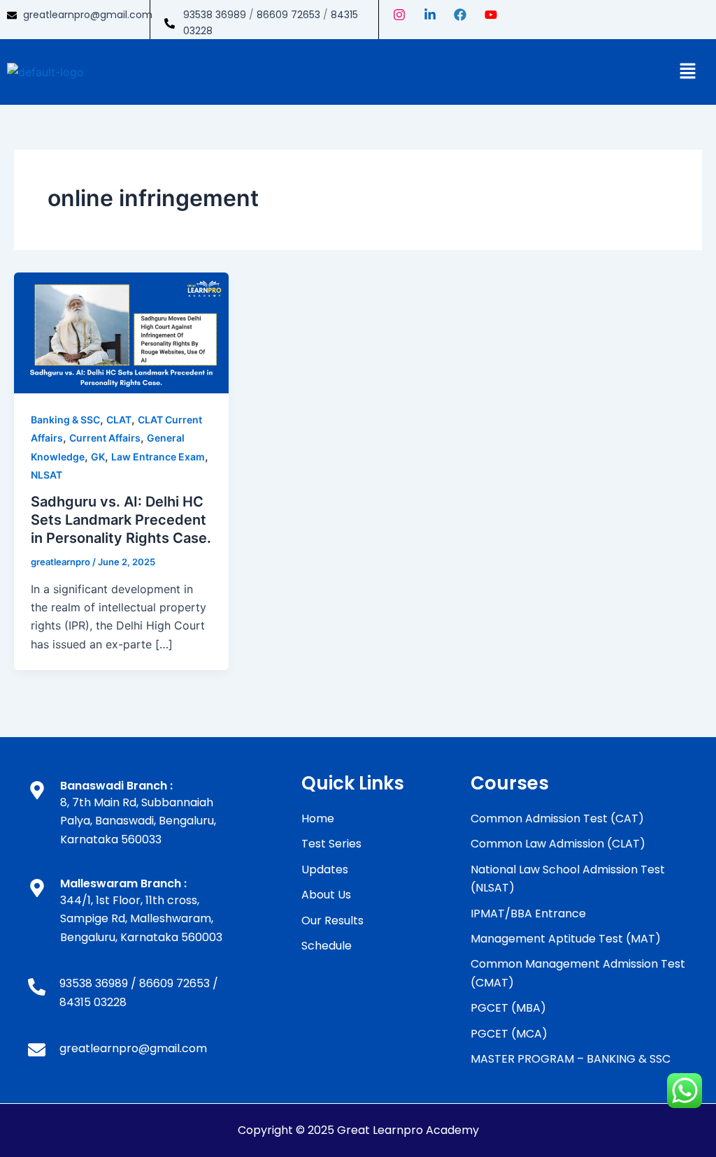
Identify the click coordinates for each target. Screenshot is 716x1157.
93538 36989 (214, 15)
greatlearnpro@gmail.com (87, 15)
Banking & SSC (65, 419)
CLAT (118, 419)
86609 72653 (288, 15)
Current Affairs (105, 438)
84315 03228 (93, 1002)
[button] (688, 72)
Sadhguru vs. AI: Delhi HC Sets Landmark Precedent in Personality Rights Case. (121, 519)
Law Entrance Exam (158, 457)
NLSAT (46, 475)
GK (98, 457)
